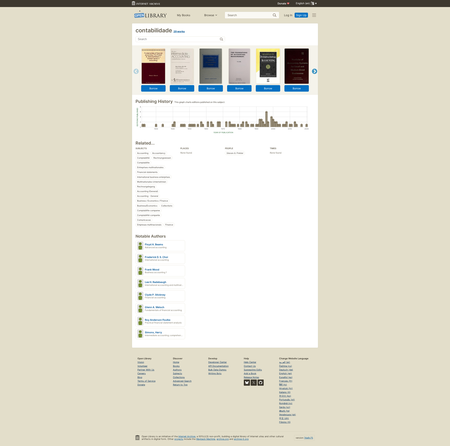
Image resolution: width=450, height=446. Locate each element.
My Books (183, 15)
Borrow (153, 88)
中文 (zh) (284, 418)
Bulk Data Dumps (217, 369)
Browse (209, 15)
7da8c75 (308, 438)
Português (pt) (287, 399)
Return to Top (180, 384)
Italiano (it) (285, 392)
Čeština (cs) (285, 366)
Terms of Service (146, 381)
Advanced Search (182, 381)
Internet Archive (186, 436)
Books (176, 366)
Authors (177, 369)
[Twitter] (254, 383)
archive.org (223, 439)
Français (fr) (285, 381)
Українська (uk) (287, 414)
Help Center (250, 362)
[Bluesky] (247, 383)
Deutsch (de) (286, 369)
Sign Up (301, 15)
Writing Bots (214, 373)
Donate (284, 3)
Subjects (177, 373)
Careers (141, 373)
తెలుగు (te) (284, 411)
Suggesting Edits (253, 369)
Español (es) (285, 377)
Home (176, 362)
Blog (139, 377)
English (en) (285, 373)
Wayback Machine (205, 439)
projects (178, 439)
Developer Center (217, 362)
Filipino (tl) (285, 422)
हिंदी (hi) (283, 384)
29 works (179, 31)
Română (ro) (285, 403)
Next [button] (314, 75)
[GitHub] (261, 383)
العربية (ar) (284, 362)
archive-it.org (241, 439)
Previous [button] (134, 75)
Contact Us (250, 366)
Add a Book (250, 373)
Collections (179, 377)
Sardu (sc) (284, 407)
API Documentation (218, 366)
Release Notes (251, 377)
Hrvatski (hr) (286, 388)
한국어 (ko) (285, 396)
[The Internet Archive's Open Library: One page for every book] (150, 15)
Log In (288, 15)
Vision (140, 362)
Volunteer (142, 366)
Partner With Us (145, 369)
